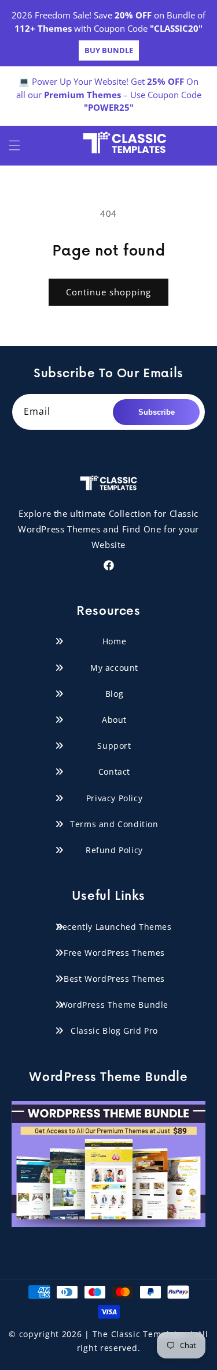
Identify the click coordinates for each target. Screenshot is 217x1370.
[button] (14, 145)
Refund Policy (114, 849)
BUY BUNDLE (108, 50)
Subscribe (156, 412)
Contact (114, 771)
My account (114, 667)
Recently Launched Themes (114, 926)
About (114, 719)
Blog (114, 693)
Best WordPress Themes (114, 978)
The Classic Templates (140, 1333)
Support (114, 745)
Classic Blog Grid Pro (114, 1030)
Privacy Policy (114, 798)
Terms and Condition (114, 824)
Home (114, 641)
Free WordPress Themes (114, 952)
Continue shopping (108, 292)
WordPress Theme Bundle (114, 1004)
